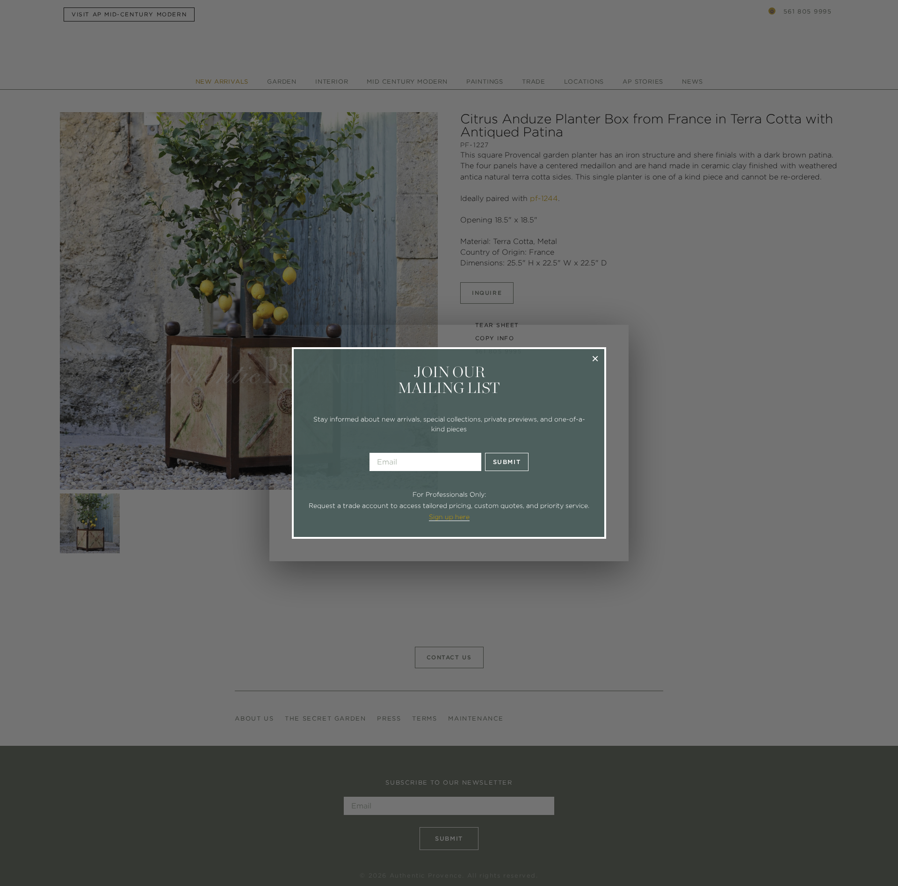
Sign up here (449, 517)
